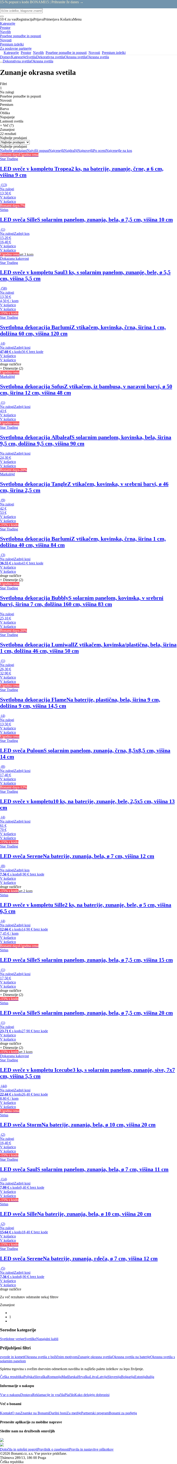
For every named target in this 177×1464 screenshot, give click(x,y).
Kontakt (6, 1413)
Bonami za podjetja (123, 1413)
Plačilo (69, 1395)
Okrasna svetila (98, 57)
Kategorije (18, 57)
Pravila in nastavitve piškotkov (91, 1449)
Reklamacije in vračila (48, 1395)
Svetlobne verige (12, 1339)
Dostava (26, 1395)
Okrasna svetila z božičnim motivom (51, 1357)
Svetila (31, 57)
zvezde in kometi (12, 1357)
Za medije (74, 1413)
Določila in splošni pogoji (18, 1449)
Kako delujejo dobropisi (91, 1395)
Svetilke (30, 1339)
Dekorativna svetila (50, 57)
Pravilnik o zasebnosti (53, 1449)
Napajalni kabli (47, 1339)
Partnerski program (95, 1413)
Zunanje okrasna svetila (95, 1357)
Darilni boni (58, 1413)
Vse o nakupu (10, 1395)
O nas (16, 1413)
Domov (5, 57)
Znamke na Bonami (34, 1413)
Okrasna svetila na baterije (131, 1357)
